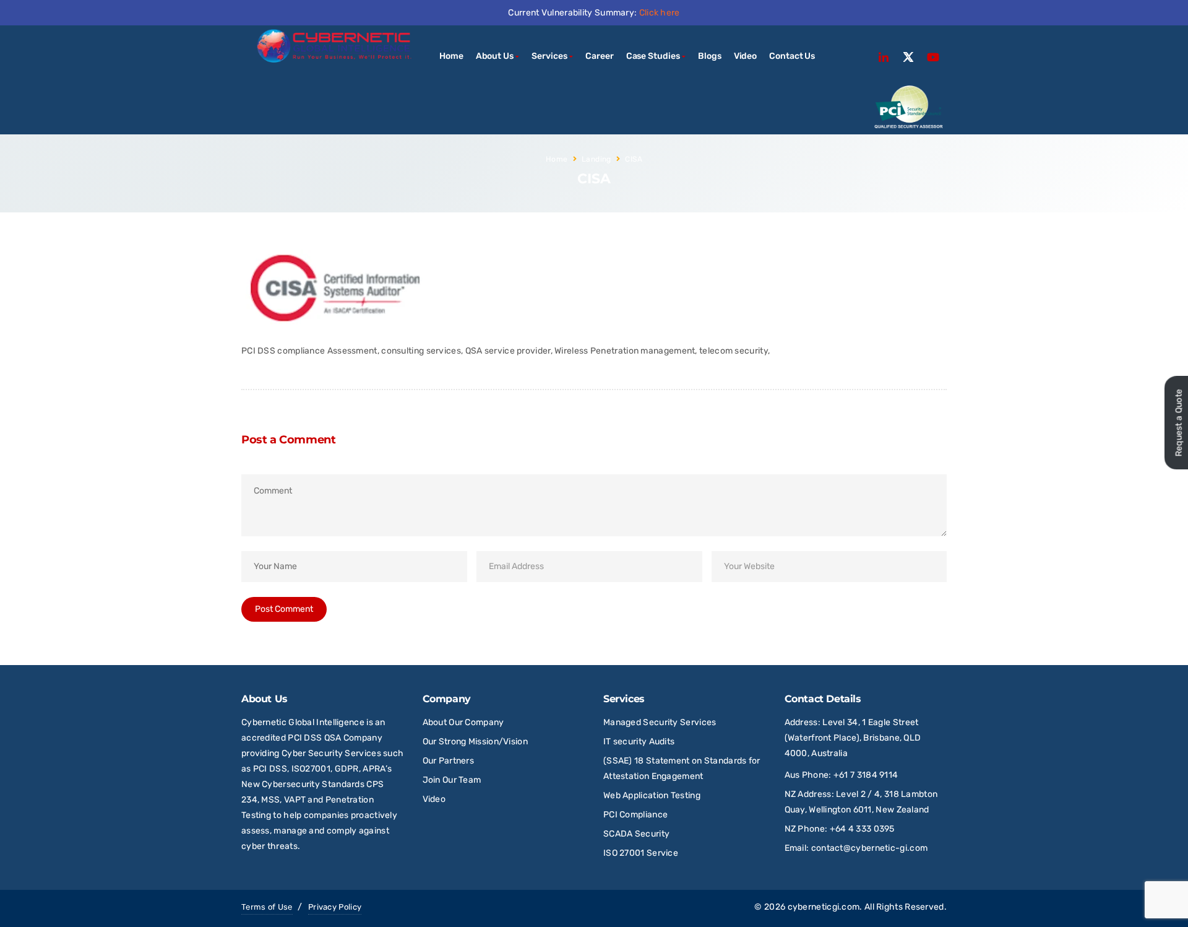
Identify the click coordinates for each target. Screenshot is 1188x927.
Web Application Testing (651, 795)
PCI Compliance (635, 814)
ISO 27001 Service (640, 853)
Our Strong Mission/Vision (475, 741)
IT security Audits (638, 741)
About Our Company (463, 722)
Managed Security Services (660, 722)
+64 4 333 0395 (862, 829)
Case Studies (653, 56)
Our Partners (449, 760)
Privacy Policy (334, 907)
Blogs (709, 56)
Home (451, 56)
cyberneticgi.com (824, 907)
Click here (659, 12)
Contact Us (792, 56)
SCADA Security (637, 834)
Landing (596, 159)
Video (745, 56)
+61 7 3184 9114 (865, 775)
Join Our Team (452, 780)
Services (549, 56)
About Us (495, 56)
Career (599, 56)
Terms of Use (267, 907)
